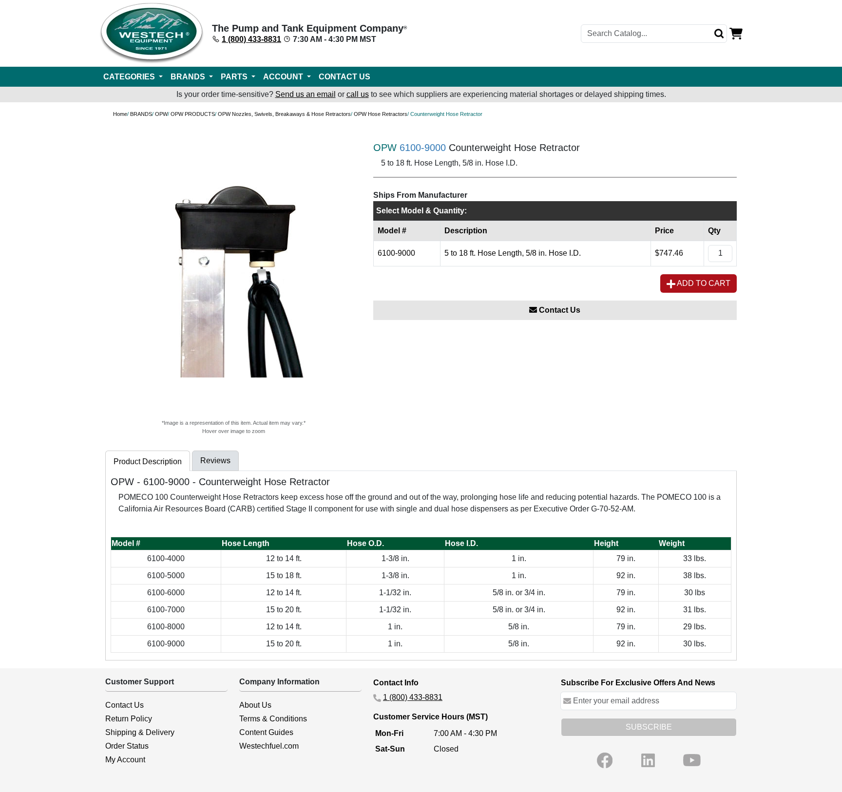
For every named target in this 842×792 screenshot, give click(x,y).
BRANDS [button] (189, 77)
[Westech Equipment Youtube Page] (692, 760)
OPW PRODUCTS (193, 114)
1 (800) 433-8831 (251, 39)
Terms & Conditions (273, 719)
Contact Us (558, 310)
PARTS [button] (235, 77)
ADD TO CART (702, 283)
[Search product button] (719, 33)
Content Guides (266, 732)
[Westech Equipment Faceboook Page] (604, 760)
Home (120, 114)
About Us (255, 705)
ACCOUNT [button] (284, 77)
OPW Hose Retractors (380, 114)
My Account (125, 759)
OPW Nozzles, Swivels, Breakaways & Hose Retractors (284, 114)
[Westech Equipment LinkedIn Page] (648, 760)
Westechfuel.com (269, 746)
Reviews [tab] (215, 460)
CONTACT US (344, 77)
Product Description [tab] (148, 461)
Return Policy (128, 719)
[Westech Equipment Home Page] (151, 33)
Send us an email (305, 94)
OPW (161, 114)
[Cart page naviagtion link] (736, 33)
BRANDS (141, 114)
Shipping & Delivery (139, 732)
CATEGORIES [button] (130, 77)
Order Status (127, 746)
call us (357, 94)
